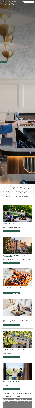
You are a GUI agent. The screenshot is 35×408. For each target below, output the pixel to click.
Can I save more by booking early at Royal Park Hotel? (15, 406)
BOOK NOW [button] (7, 231)
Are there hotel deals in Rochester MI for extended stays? (16, 401)
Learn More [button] (15, 231)
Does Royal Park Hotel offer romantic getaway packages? (16, 403)
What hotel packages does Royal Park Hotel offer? (15, 399)
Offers (20, 1)
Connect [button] (4, 62)
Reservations (28, 2)
